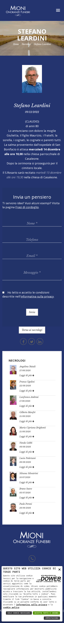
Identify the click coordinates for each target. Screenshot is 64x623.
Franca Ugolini (27, 381)
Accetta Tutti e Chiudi (46, 613)
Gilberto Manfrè (27, 412)
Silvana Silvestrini (28, 473)
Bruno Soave (25, 488)
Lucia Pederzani (27, 458)
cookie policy (11, 607)
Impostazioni (51, 618)
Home (16, 44)
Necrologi (26, 44)
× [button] (59, 569)
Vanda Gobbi (25, 442)
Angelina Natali (27, 366)
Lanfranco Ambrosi (29, 397)
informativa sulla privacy (31, 604)
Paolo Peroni (25, 504)
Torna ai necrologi (32, 330)
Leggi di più (25, 375)
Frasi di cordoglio (27, 207)
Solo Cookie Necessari (18, 613)
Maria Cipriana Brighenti (32, 427)
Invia (32, 312)
